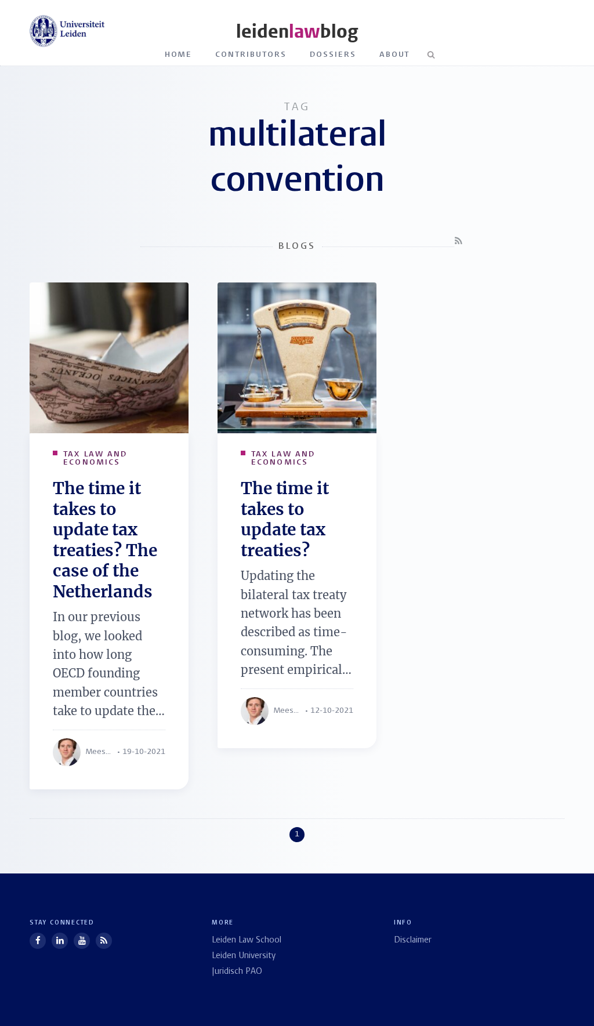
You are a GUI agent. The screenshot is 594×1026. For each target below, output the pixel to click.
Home (179, 54)
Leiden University (244, 956)
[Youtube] (82, 941)
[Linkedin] (60, 941)
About (394, 54)
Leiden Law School (246, 940)
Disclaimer (413, 940)
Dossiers (333, 54)
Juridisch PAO (237, 971)
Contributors (251, 54)
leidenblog (297, 31)
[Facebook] (38, 941)
